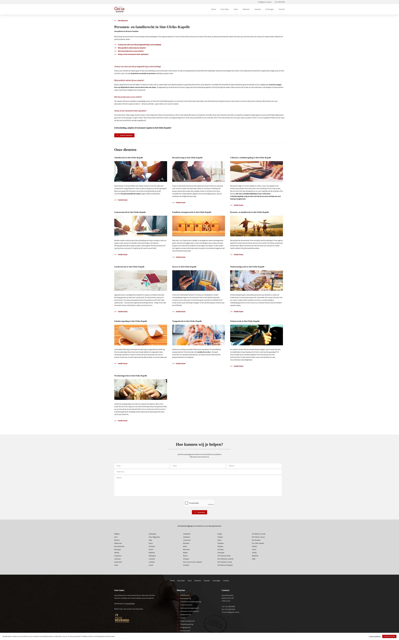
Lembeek (152, 562)
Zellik (253, 559)
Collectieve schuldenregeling (190, 602)
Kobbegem (152, 556)
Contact (281, 9)
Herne (151, 543)
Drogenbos (118, 556)
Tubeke (254, 553)
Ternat (254, 549)
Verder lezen (122, 200)
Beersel (116, 540)
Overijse (220, 537)
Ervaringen (269, 9)
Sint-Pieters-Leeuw (258, 537)
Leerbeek (152, 559)
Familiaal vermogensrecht (189, 608)
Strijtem (254, 546)
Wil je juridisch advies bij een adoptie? (132, 48)
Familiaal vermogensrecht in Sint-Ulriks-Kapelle (191, 212)
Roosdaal (220, 549)
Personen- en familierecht (189, 611)
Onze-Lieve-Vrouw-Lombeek (192, 562)
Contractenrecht (186, 605)
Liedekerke (186, 534)
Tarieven (257, 9)
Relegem (220, 546)
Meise (185, 546)
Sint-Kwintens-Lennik (224, 562)
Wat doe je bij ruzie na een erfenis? (131, 51)
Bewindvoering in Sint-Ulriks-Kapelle (187, 158)
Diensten (246, 9)
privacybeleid (129, 603)
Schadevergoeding (186, 624)
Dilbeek (116, 553)
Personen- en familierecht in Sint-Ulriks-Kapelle (249, 212)
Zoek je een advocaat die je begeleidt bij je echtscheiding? (139, 44)
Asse (116, 537)
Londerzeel (186, 540)
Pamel (219, 540)
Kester (151, 549)
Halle (150, 540)
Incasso (183, 618)
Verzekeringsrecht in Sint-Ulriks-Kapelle (130, 376)
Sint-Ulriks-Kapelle (258, 543)
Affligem (117, 534)
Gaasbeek (117, 559)
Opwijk (219, 534)
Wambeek (255, 556)
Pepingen (220, 543)
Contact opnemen (126, 135)
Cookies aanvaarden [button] (389, 636)
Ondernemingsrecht (187, 621)
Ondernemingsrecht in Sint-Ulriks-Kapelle (247, 267)
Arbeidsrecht (184, 595)
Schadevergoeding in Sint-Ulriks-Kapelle (130, 321)
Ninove (185, 556)
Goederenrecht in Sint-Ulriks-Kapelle (129, 267)
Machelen (186, 543)
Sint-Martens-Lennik (258, 534)
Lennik (151, 565)
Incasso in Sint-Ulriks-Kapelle (184, 267)
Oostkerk (186, 565)
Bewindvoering (185, 598)
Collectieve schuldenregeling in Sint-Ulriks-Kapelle (250, 158)
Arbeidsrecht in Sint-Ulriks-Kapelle (128, 158)
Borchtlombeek (119, 546)
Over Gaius (224, 9)
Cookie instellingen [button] (375, 636)
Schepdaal (220, 553)
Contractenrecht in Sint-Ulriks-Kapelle (130, 212)
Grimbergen (152, 534)
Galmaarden (118, 562)
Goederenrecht (185, 614)
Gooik (116, 565)
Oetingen (186, 559)
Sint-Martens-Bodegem (225, 565)
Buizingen (117, 549)
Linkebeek (186, 537)
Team (235, 9)
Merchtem (186, 549)
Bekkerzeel (118, 543)
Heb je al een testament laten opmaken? (133, 54)
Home (213, 9)
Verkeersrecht (185, 631)
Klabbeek (152, 553)
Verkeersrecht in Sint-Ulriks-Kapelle (245, 321)
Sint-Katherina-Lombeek (225, 559)
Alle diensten (123, 20)
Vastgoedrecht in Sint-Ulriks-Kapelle (187, 321)
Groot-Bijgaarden (154, 537)
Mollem (185, 553)
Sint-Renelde (256, 540)
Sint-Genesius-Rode (224, 556)
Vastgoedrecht (185, 627)
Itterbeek (152, 546)
